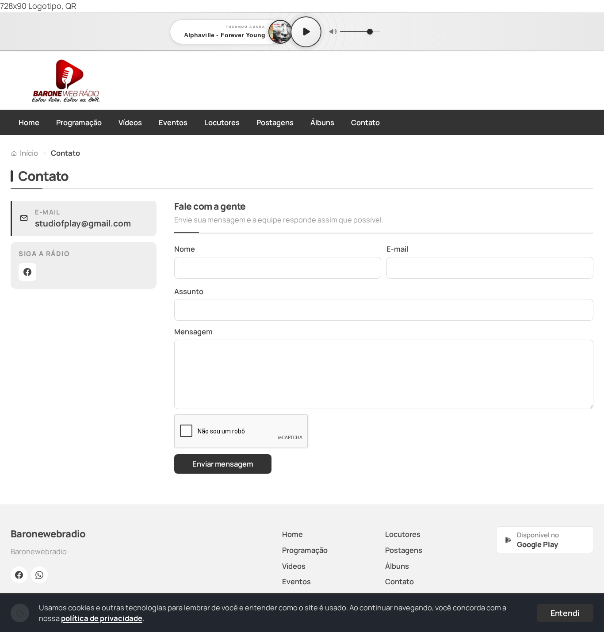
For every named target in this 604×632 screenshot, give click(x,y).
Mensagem (193, 331)
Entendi (565, 613)
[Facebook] (27, 272)
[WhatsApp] (39, 575)
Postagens (275, 122)
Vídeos (130, 122)
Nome (184, 249)
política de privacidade (101, 618)
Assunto (188, 291)
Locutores (222, 122)
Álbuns (322, 122)
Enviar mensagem (222, 464)
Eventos (173, 122)
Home (29, 122)
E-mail (397, 249)
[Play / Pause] (306, 31)
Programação (79, 122)
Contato (365, 122)
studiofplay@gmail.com (83, 223)
